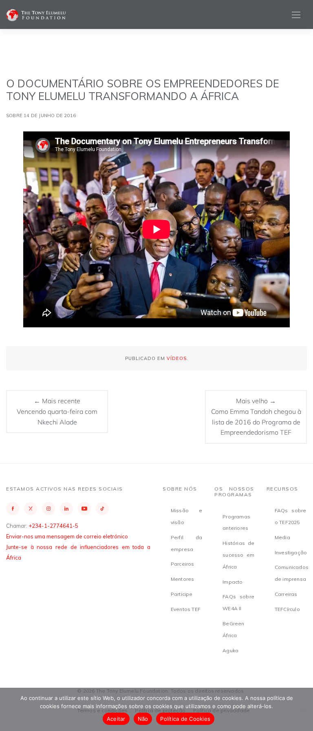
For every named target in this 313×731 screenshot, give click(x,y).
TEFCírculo (287, 609)
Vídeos (177, 358)
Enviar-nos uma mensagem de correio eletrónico (67, 536)
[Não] (303, 709)
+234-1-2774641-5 (53, 525)
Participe (182, 594)
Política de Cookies (185, 718)
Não (143, 718)
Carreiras (286, 594)
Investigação (291, 552)
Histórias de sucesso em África (238, 555)
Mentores (182, 579)
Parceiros (182, 564)
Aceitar (116, 718)
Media (282, 537)
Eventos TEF (186, 609)
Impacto (232, 582)
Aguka (230, 650)
